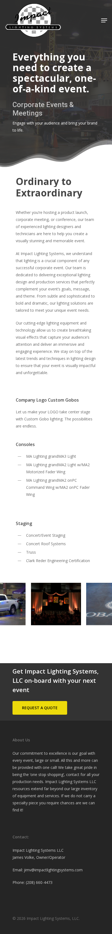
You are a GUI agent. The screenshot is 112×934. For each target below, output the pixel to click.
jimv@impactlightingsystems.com (53, 869)
